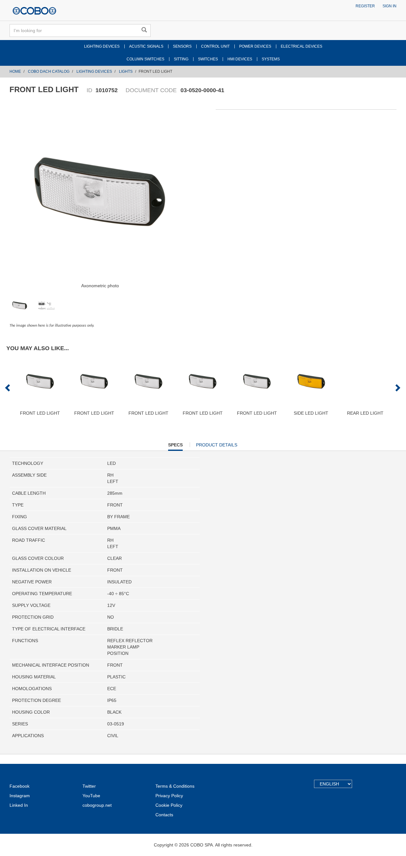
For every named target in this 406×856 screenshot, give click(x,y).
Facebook (19, 786)
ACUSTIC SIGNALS (146, 46)
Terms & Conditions (174, 786)
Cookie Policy (168, 805)
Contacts (164, 814)
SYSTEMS (271, 59)
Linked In (19, 805)
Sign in (389, 6)
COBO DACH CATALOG (48, 71)
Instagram (20, 795)
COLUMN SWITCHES (145, 59)
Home (15, 71)
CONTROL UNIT (215, 46)
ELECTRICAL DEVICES (301, 46)
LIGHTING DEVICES (102, 46)
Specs (175, 446)
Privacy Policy (169, 795)
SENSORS (182, 46)
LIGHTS (126, 71)
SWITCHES (208, 59)
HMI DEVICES (239, 59)
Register (365, 6)
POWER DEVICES (255, 46)
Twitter (89, 786)
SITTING (181, 59)
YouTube (91, 795)
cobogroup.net (97, 805)
